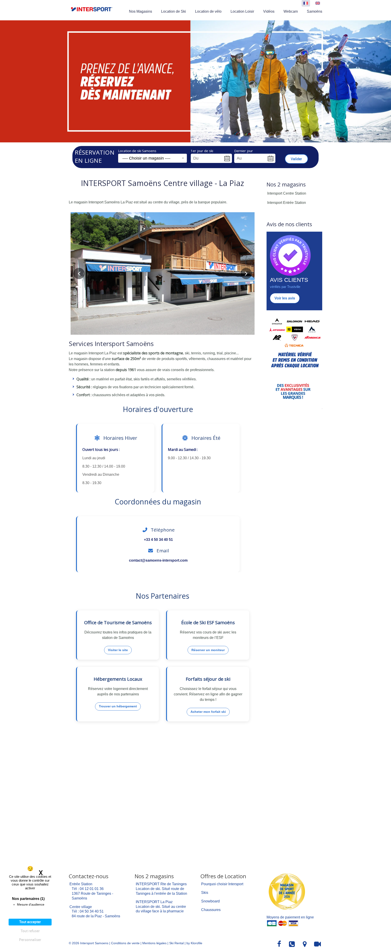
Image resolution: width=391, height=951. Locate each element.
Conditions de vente (125, 943)
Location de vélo (208, 11)
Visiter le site (118, 650)
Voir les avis (284, 298)
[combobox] (152, 158)
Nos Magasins (140, 11)
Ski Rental (176, 943)
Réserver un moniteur (208, 650)
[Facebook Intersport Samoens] (279, 944)
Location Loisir (242, 11)
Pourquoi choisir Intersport (222, 884)
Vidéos (268, 11)
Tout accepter (30, 921)
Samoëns (314, 11)
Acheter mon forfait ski (208, 711)
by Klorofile (194, 943)
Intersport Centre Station (286, 193)
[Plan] (304, 944)
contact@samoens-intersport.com (158, 560)
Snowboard (210, 901)
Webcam (291, 11)
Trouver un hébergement (118, 706)
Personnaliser (30, 939)
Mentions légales (154, 943)
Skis (204, 893)
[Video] (317, 944)
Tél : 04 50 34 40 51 (88, 911)
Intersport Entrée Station (286, 203)
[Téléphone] (292, 944)
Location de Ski (173, 11)
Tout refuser (30, 930)
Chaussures (211, 910)
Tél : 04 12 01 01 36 (88, 889)
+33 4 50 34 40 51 (158, 539)
